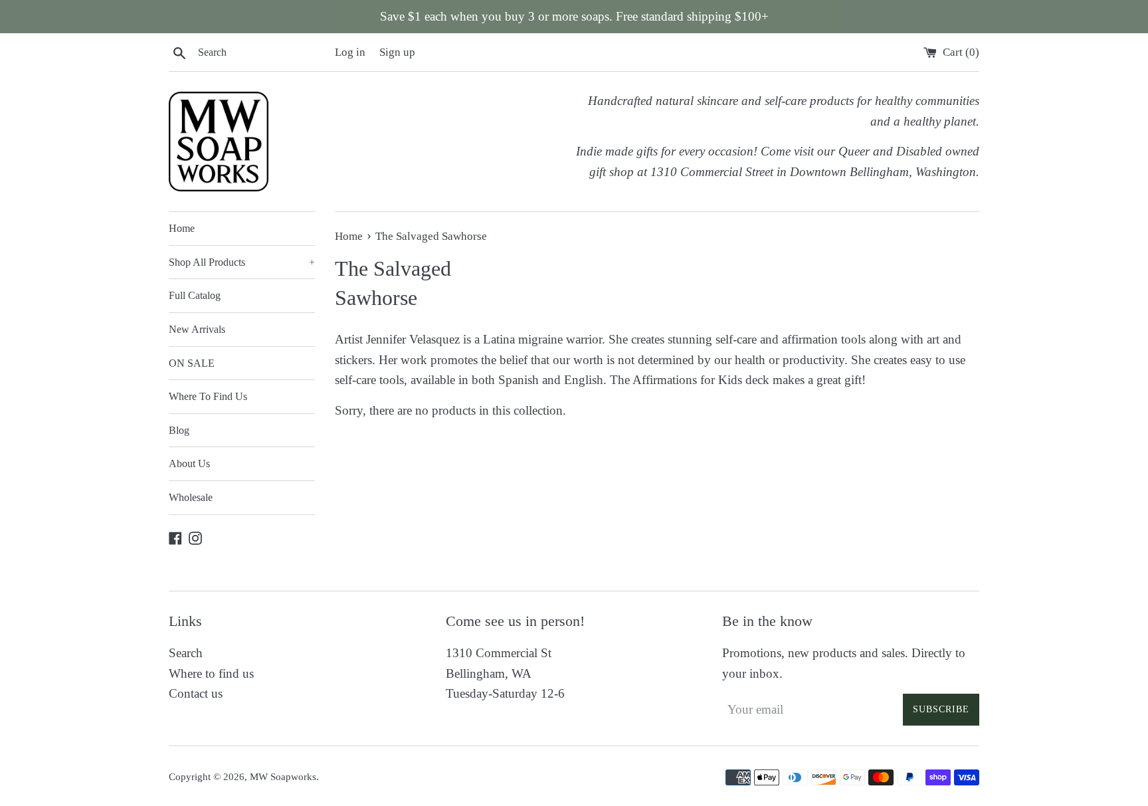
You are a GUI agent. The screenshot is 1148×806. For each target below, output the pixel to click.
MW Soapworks (283, 776)
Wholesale (191, 497)
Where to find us (211, 673)
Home (182, 228)
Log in (350, 52)
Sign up (397, 52)
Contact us (196, 693)
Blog (179, 430)
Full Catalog (195, 295)
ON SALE (192, 363)
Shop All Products (242, 262)
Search (186, 653)
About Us (189, 463)
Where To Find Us (208, 396)
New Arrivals (197, 329)
